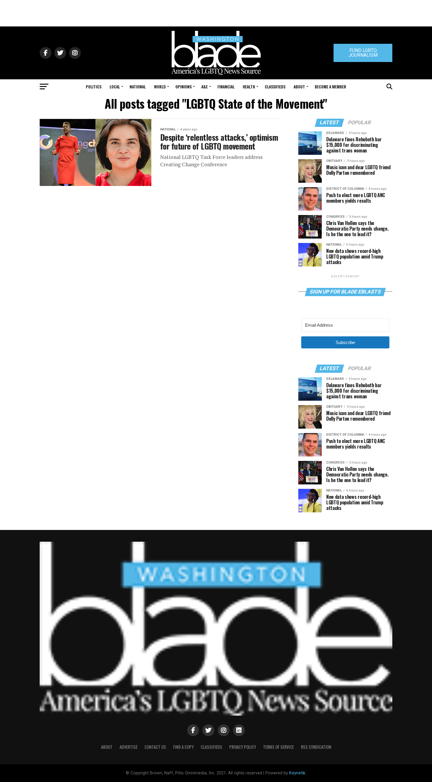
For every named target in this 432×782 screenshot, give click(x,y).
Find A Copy (183, 747)
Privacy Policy (242, 747)
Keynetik (297, 773)
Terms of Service (278, 747)
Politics (93, 86)
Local (115, 86)
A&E (204, 86)
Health (249, 86)
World (160, 86)
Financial (226, 86)
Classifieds (275, 86)
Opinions (183, 86)
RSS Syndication (316, 747)
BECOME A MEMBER (330, 86)
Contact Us (155, 747)
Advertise (129, 747)
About (299, 86)
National (138, 86)
